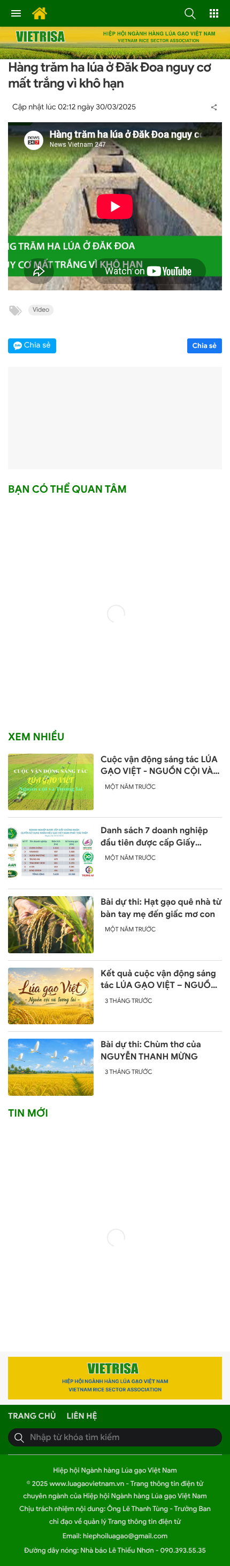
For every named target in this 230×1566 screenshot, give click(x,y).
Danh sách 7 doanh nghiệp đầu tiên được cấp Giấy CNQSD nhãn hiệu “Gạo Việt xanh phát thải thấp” (158, 837)
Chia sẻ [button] (37, 345)
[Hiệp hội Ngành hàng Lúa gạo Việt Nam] (37, 13)
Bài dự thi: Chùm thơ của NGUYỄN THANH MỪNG (151, 1050)
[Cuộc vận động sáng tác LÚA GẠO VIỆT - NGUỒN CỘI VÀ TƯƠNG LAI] (51, 782)
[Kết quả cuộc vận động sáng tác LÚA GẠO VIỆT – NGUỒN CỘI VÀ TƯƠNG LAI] (51, 996)
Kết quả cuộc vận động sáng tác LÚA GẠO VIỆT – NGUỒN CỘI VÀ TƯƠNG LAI (159, 980)
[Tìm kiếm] (19, 1437)
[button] (190, 13)
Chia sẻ (205, 345)
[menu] (16, 13)
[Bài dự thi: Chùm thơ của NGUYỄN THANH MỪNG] (51, 1067)
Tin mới (28, 1113)
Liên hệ (82, 1416)
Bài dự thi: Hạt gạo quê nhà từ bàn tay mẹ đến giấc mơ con (161, 908)
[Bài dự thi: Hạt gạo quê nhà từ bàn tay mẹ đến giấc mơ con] (51, 924)
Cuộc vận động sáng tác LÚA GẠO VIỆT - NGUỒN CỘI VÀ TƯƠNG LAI (159, 766)
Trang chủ (32, 1416)
